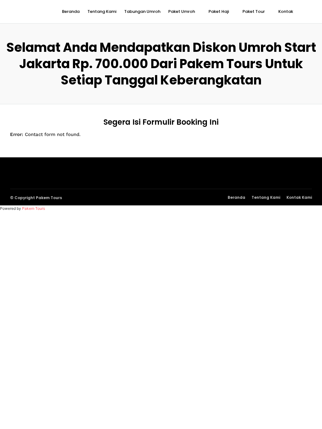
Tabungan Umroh (142, 11)
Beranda (71, 11)
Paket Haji (218, 11)
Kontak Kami (299, 197)
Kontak (285, 11)
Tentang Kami (101, 11)
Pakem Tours (33, 208)
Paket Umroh (181, 11)
